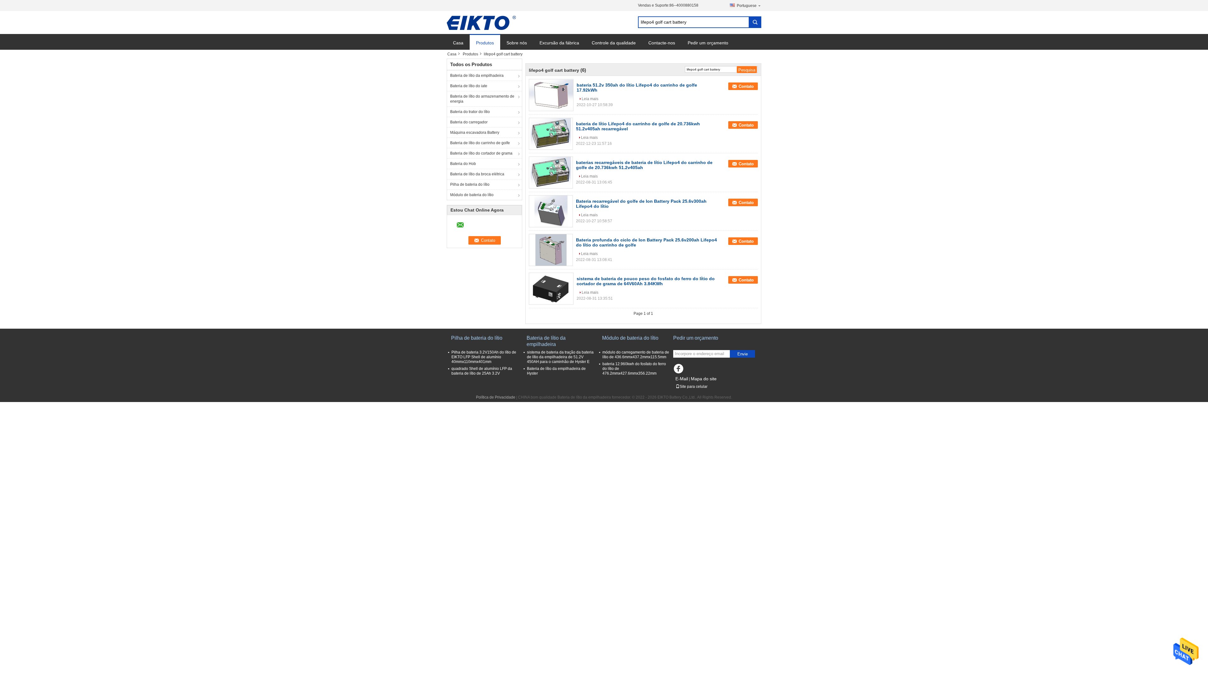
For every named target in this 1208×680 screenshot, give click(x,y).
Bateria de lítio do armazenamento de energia (482, 99)
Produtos (485, 42)
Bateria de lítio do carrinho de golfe (480, 143)
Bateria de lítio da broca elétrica (477, 174)
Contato (746, 86)
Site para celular (693, 386)
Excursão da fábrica (559, 42)
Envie (742, 354)
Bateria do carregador (469, 122)
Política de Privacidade (495, 397)
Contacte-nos (661, 42)
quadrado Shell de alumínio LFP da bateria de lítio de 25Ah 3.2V (481, 371)
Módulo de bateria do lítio (472, 195)
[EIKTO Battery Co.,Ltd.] (481, 22)
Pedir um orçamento (708, 42)
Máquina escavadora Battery (474, 132)
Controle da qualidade (614, 42)
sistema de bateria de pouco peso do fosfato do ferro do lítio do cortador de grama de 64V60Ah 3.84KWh (646, 281)
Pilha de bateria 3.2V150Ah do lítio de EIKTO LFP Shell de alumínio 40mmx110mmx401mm (483, 357)
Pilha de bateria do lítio (469, 184)
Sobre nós (516, 42)
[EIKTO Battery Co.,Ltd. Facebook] (679, 370)
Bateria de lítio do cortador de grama (481, 153)
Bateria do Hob (463, 164)
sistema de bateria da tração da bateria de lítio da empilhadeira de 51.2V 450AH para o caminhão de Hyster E (560, 357)
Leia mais (590, 99)
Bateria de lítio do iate (468, 86)
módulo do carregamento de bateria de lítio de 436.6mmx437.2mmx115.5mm (635, 354)
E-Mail (681, 378)
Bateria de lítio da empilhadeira (477, 75)
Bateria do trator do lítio (470, 112)
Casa (458, 42)
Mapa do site (704, 378)
